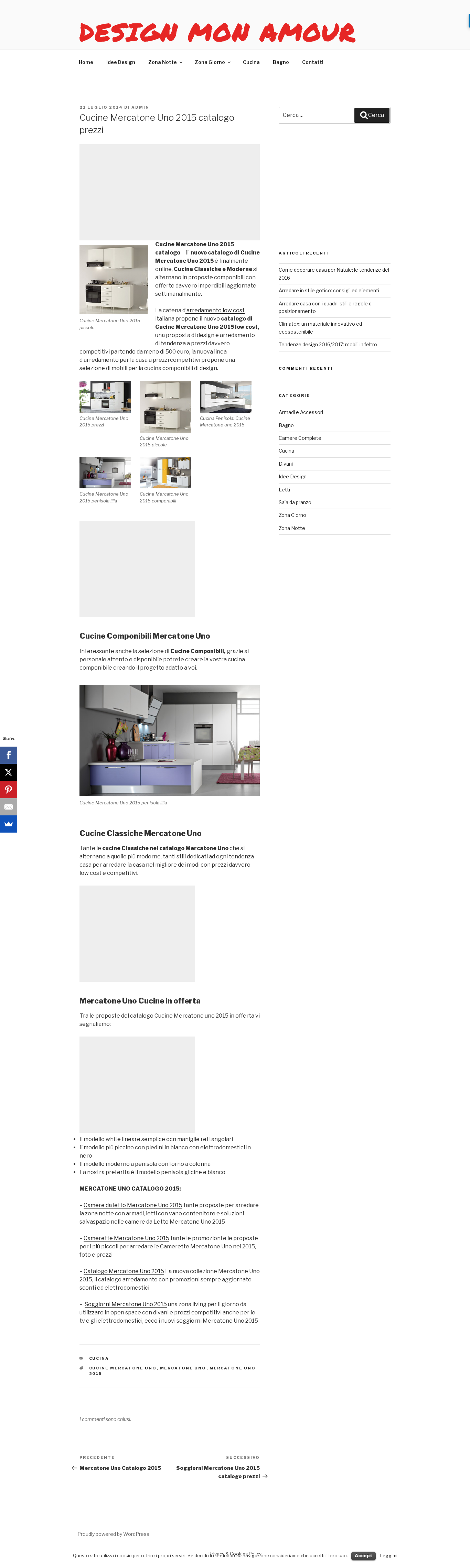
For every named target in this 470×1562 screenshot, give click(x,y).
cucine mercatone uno (123, 1368)
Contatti (312, 62)
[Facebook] (8, 755)
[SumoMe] (8, 824)
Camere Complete (300, 438)
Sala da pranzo (295, 502)
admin (140, 107)
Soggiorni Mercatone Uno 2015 (126, 1304)
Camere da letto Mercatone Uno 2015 (133, 1205)
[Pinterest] (8, 789)
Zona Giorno (210, 62)
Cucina (251, 62)
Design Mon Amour (217, 31)
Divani (286, 464)
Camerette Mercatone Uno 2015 (126, 1238)
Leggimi (388, 1555)
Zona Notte (162, 62)
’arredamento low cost (215, 310)
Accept (363, 1555)
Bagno (281, 62)
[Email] (8, 806)
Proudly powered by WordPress (113, 1534)
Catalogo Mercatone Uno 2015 (124, 1271)
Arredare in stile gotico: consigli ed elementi (329, 290)
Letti (284, 489)
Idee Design (120, 62)
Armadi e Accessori (301, 412)
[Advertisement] (169, 192)
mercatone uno (183, 1368)
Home (86, 62)
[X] (8, 772)
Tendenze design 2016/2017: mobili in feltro (328, 344)
